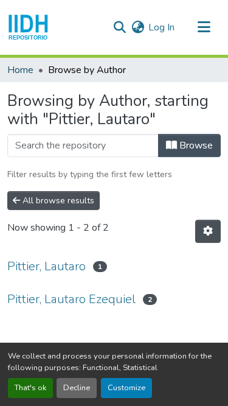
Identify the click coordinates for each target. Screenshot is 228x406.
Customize (126, 387)
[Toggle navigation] (204, 27)
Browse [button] (195, 145)
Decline (76, 387)
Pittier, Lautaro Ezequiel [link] (71, 299)
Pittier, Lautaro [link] (46, 266)
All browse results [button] (57, 200)
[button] (28, 27)
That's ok (30, 387)
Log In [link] (161, 27)
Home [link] (20, 70)
